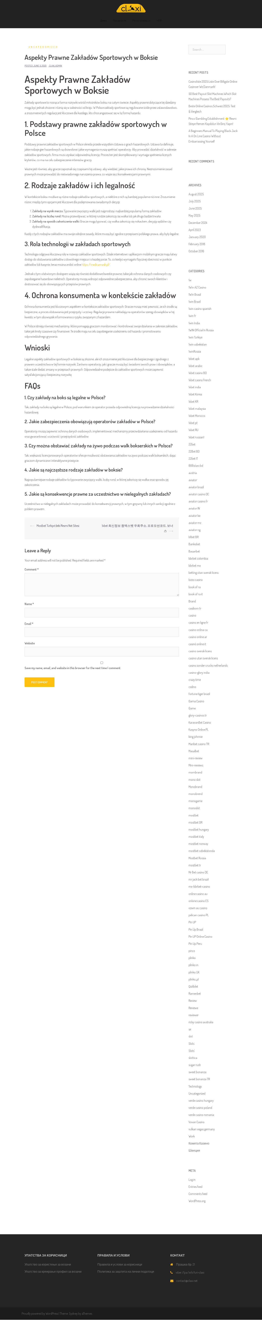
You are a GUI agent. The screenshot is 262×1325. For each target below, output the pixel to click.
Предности (119, 20)
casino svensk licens (200, 651)
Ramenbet (195, 993)
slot (191, 1036)
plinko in (193, 965)
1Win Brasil (195, 294)
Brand (192, 601)
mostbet (194, 815)
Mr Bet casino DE (198, 872)
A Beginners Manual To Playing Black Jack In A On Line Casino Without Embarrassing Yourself (213, 136)
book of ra (195, 587)
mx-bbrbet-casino (199, 886)
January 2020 (197, 237)
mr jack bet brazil (199, 879)
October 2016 (196, 251)
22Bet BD (194, 451)
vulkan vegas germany (202, 1129)
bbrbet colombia (198, 558)
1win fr (192, 316)
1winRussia (195, 351)
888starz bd (196, 466)
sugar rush (195, 1065)
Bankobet (194, 544)
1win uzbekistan (198, 344)
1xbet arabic (196, 366)
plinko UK (194, 972)
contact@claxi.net (187, 1281)
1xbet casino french (200, 380)
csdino (192, 687)
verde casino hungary (201, 1100)
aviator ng (194, 530)
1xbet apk (194, 359)
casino (192, 615)
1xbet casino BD (198, 373)
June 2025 (195, 208)
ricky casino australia (201, 1022)
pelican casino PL (199, 915)
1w (190, 280)
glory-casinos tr (198, 715)
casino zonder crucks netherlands (208, 665)
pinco (192, 951)
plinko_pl (194, 979)
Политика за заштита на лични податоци (125, 1271)
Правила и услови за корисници (119, 1264)
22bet (192, 444)
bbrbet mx (195, 565)
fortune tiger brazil (199, 694)
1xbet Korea (195, 394)
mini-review (196, 758)
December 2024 (198, 223)
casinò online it (197, 644)
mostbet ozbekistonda (202, 851)
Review (193, 1001)
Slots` (192, 1051)
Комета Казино (199, 1143)
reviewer (194, 1015)
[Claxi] (131, 9)
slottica (193, 1058)
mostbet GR (195, 822)
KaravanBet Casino (200, 722)
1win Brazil (195, 301)
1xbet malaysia (197, 409)
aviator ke (194, 516)
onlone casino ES (198, 901)
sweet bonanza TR (199, 1079)
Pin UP (192, 922)
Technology (195, 1086)
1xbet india (195, 387)
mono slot (194, 780)
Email (29, 624)
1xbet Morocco (197, 416)
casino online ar (198, 637)
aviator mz (195, 523)
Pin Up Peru (195, 944)
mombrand (195, 772)
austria (193, 473)
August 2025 (196, 194)
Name (29, 604)
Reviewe (193, 1008)
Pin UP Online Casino (200, 936)
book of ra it (196, 594)
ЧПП (159, 20)
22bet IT (193, 458)
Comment (32, 569)
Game (192, 708)
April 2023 (195, 230)
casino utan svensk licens (203, 658)
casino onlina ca (198, 630)
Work (192, 1136)
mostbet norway (198, 844)
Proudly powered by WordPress (40, 1313)
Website (30, 643)
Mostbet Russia (197, 858)
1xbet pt (193, 423)
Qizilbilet (193, 986)
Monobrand (195, 787)
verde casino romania (201, 1115)
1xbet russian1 (196, 437)
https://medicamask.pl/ (96, 264)
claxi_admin (55, 65)
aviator (193, 480)
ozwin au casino (198, 908)
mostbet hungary (199, 829)
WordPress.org (197, 1201)
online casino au (198, 894)
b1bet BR (194, 537)
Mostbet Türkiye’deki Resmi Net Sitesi (58, 526)
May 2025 (194, 215)
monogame (195, 801)
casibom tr (195, 608)
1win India (194, 323)
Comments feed (198, 1194)
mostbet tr (195, 865)
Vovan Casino (196, 1122)
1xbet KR (193, 401)
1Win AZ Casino (197, 287)
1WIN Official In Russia (201, 330)
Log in (192, 1180)
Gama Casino (196, 701)
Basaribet (194, 551)
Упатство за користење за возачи (48, 1264)
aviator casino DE (199, 494)
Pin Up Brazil (196, 929)
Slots (191, 1043)
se (190, 1029)
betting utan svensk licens (203, 573)
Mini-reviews (196, 765)
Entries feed (195, 1187)
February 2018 (197, 244)
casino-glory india (199, 672)
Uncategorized (43, 46)
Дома (103, 20)
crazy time (195, 680)
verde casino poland (200, 1108)
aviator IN (194, 508)
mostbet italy (196, 837)
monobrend (196, 794)
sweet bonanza (197, 1072)
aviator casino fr (198, 501)
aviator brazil (196, 487)
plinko (192, 958)
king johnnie (196, 737)
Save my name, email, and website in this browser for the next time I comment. (73, 668)
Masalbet (194, 751)
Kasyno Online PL (198, 729)
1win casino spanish (200, 309)
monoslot (194, 808)
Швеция (194, 1150)
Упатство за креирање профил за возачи (53, 1271)
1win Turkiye (195, 337)
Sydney (73, 1313)
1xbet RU (193, 430)
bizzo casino (196, 580)
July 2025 (195, 201)
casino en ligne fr (198, 622)
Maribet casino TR (199, 744)
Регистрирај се (141, 20)
